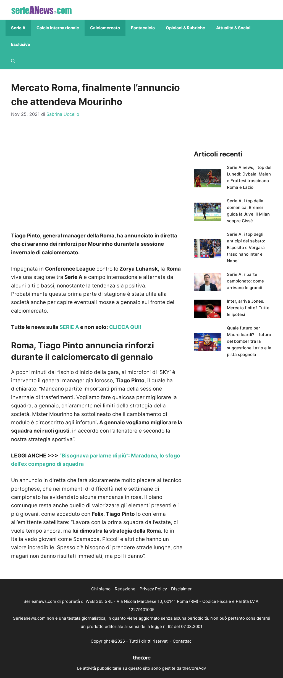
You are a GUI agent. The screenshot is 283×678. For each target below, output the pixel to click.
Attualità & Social (233, 27)
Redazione (125, 588)
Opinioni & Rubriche (185, 27)
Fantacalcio (143, 27)
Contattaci (183, 641)
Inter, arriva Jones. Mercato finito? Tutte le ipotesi (248, 308)
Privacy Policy (153, 588)
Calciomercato (105, 27)
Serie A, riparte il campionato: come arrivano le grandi (245, 281)
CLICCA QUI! (125, 327)
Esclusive (20, 44)
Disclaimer (181, 588)
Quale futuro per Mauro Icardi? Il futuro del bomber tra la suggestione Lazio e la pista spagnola (249, 341)
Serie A (18, 27)
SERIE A (69, 327)
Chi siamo (101, 588)
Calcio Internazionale (57, 27)
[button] (13, 61)
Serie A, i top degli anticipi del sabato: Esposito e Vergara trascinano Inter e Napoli (246, 247)
